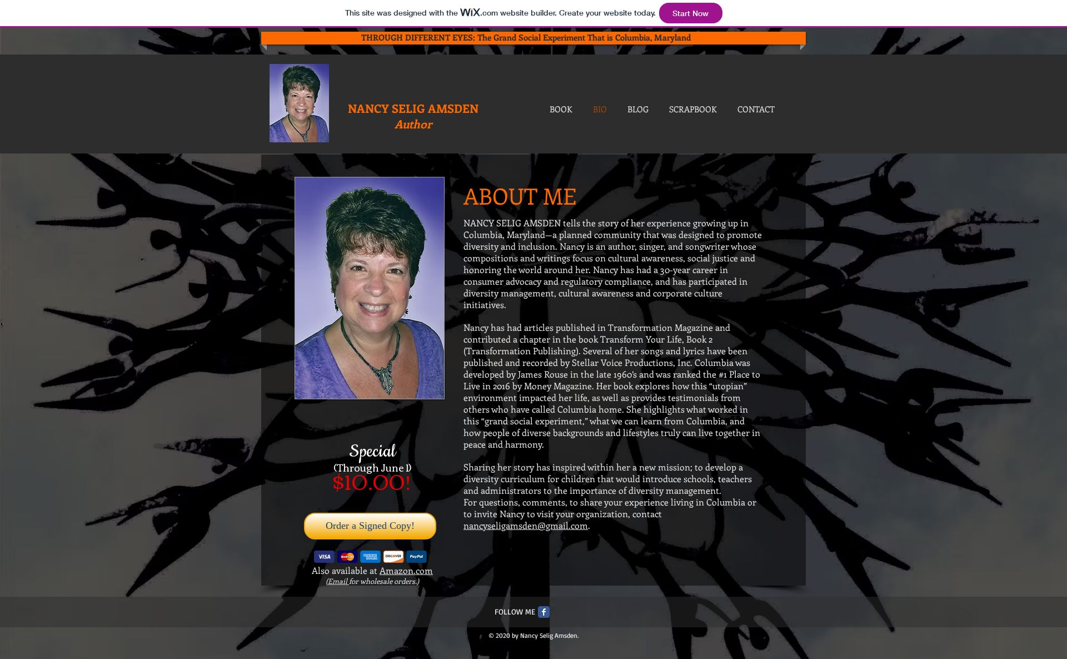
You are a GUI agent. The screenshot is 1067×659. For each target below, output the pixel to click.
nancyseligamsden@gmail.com (525, 525)
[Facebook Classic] (544, 612)
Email (338, 581)
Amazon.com (406, 570)
